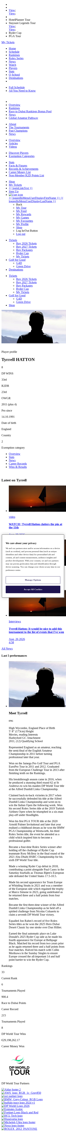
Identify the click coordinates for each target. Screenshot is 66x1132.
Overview (14, 104)
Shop (19, 227)
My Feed (21, 211)
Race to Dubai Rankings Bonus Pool (30, 111)
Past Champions (18, 130)
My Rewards (23, 214)
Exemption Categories (21, 156)
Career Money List (20, 172)
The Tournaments (19, 127)
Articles (13, 143)
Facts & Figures (18, 165)
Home (12, 48)
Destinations (16, 77)
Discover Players (18, 152)
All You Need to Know (22, 90)
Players (13, 68)
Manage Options (33, 580)
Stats (11, 71)
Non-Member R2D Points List (26, 175)
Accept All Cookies (33, 589)
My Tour (21, 207)
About (12, 124)
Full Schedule (17, 87)
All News (7, 648)
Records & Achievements (23, 168)
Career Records (18, 463)
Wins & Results (18, 466)
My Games (22, 217)
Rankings (14, 55)
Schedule (14, 51)
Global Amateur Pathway (23, 117)
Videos (13, 146)
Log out (20, 233)
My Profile (22, 224)
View (12, 10)
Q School (14, 74)
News (12, 61)
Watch (12, 64)
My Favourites (24, 220)
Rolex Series (16, 58)
